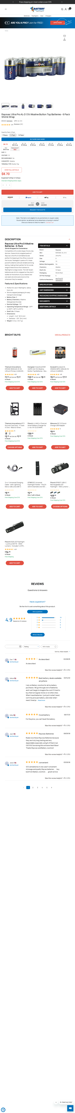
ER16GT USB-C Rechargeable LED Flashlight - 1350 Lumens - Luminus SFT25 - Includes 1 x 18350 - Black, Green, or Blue (60, 485)
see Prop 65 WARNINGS (59, 279)
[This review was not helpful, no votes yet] (68, 670)
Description (13, 239)
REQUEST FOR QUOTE (37, 210)
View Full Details (11, 170)
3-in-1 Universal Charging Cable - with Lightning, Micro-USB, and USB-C (14, 485)
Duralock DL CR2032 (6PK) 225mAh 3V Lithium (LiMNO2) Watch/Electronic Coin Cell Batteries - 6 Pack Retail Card (60, 369)
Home (6, 31)
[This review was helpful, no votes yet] (64, 670)
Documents (45, 301)
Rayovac (9, 121)
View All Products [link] (62, 335)
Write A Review (37, 635)
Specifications (46, 284)
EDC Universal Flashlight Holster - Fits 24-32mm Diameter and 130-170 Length (37, 485)
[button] (62, 9)
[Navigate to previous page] (23, 787)
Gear (41, 16)
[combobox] (31, 646)
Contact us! (50, 222)
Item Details (45, 246)
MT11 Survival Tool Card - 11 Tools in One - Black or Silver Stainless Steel (15, 425)
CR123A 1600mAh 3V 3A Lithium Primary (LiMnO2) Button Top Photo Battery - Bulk (14, 369)
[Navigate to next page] (51, 787)
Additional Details (48, 307)
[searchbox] (11, 646)
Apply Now (58, 23)
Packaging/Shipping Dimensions (53, 295)
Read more (41, 700)
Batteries (27, 16)
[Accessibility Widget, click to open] (3, 1110)
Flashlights (35, 16)
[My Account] (65, 9)
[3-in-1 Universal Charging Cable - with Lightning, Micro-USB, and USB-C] (15, 468)
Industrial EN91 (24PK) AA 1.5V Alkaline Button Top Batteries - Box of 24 (37, 369)
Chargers (48, 16)
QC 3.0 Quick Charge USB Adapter (58, 424)
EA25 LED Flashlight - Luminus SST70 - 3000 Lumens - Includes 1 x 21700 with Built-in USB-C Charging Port (15, 544)
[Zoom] (34, 67)
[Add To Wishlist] (65, 36)
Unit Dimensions (47, 290)
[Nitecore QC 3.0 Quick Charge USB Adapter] (60, 408)
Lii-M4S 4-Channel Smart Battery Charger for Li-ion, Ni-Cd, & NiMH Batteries (37, 425)
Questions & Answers (37, 590)
